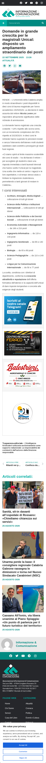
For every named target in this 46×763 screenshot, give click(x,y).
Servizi (8, 713)
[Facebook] (21, 3)
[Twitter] (26, 3)
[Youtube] (31, 3)
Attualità (8, 60)
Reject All (23, 758)
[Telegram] (36, 3)
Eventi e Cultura (32, 718)
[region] (23, 743)
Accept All (23, 745)
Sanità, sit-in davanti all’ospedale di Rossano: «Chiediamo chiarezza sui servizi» (19, 516)
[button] (3, 3)
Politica (29, 713)
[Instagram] (41, 3)
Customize (23, 751)
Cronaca (29, 708)
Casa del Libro (11, 718)
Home (7, 704)
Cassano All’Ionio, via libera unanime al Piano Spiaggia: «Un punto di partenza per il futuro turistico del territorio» (22, 620)
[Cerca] (42, 23)
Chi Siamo (9, 708)
